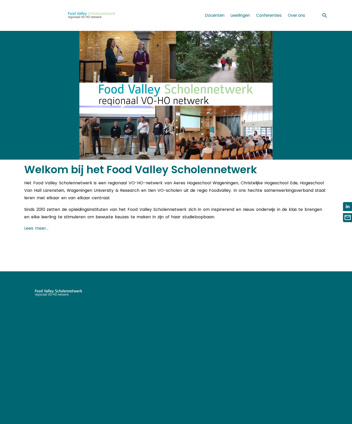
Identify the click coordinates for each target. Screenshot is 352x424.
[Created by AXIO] (324, 298)
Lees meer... (36, 228)
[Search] (325, 15)
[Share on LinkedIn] (347, 206)
